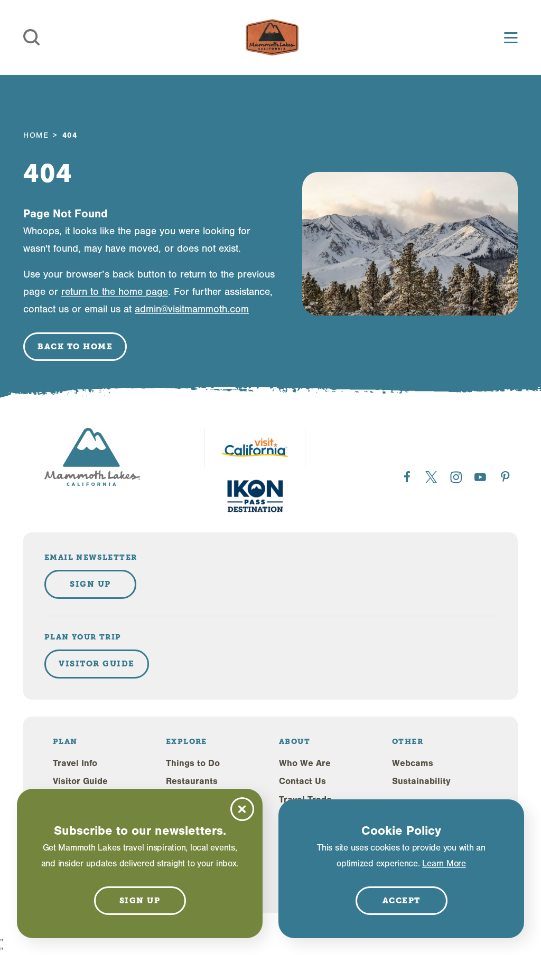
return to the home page (114, 292)
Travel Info (75, 763)
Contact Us (302, 781)
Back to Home (75, 346)
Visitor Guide (80, 781)
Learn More (443, 863)
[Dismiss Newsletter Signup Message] (242, 809)
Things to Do (193, 763)
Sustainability (421, 781)
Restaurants (192, 781)
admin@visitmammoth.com (192, 309)
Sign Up (90, 584)
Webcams (412, 763)
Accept (402, 900)
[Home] (272, 37)
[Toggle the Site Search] (31, 37)
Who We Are (305, 763)
